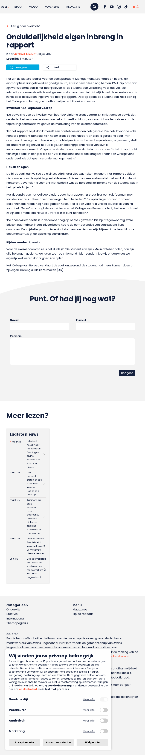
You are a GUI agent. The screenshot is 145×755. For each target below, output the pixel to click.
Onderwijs (13, 609)
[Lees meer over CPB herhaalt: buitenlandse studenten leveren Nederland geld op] (28, 483)
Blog (18, 7)
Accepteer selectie (58, 742)
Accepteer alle (24, 742)
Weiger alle (92, 742)
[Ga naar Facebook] (104, 6)
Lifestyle (12, 614)
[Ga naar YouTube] (111, 6)
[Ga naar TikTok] (125, 6)
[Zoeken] (94, 7)
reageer (21, 67)
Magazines (79, 609)
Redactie (73, 7)
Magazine (52, 7)
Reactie (16, 336)
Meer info (89, 699)
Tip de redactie (83, 614)
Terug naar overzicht (25, 26)
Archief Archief (25, 54)
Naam (14, 320)
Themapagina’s (17, 623)
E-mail (81, 320)
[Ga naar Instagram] (118, 6)
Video (33, 7)
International (15, 618)
